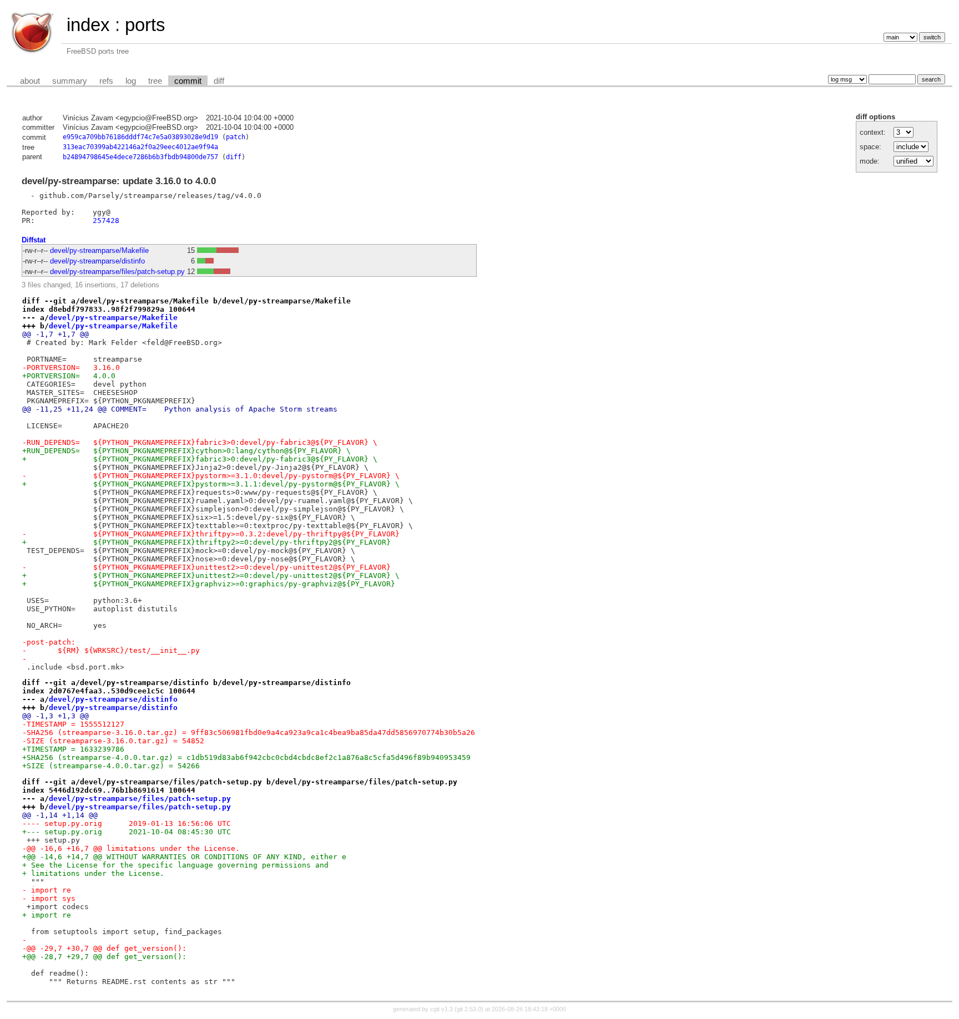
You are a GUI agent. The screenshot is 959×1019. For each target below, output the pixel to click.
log (130, 81)
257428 (106, 220)
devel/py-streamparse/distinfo (97, 261)
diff (219, 81)
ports (145, 24)
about (30, 81)
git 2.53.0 (469, 1009)
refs (106, 81)
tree (155, 81)
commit (187, 81)
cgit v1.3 (441, 1009)
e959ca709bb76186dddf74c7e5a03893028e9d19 (140, 137)
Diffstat (34, 240)
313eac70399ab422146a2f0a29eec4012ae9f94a (140, 147)
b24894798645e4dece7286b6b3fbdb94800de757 (140, 157)
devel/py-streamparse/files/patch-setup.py (117, 271)
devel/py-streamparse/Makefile (99, 250)
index (88, 24)
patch (235, 137)
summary (69, 81)
